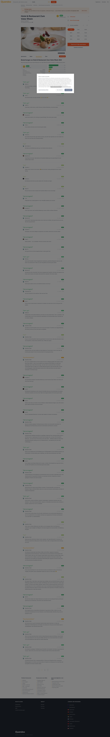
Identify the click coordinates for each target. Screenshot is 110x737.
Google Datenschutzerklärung (66, 86)
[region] (55, 83)
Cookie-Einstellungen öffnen (43, 89)
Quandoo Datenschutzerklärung (56, 86)
